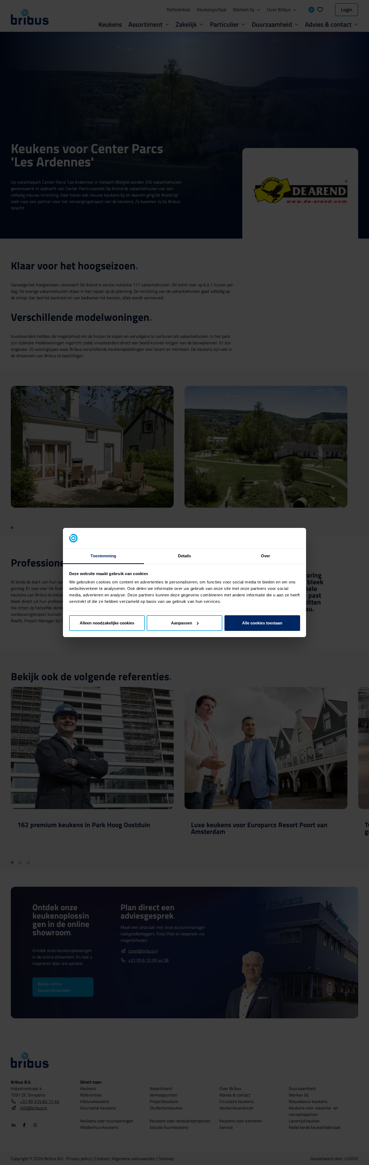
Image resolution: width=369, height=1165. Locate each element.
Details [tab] (184, 556)
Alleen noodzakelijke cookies (107, 623)
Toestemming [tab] (103, 556)
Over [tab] (265, 556)
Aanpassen (181, 623)
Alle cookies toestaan (262, 623)
